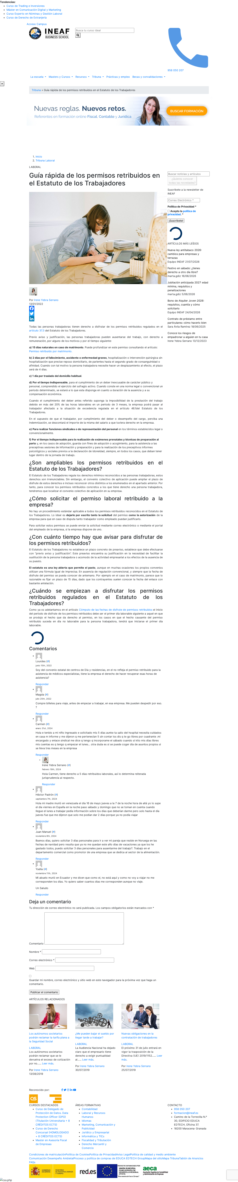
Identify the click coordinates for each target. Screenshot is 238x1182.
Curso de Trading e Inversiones (25, 5)
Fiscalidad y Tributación (96, 1140)
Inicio (39, 156)
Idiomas (86, 1120)
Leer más (47, 1063)
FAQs (32, 1162)
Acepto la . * (182, 212)
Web (31, 968)
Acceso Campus (37, 24)
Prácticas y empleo (118, 76)
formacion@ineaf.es (186, 1113)
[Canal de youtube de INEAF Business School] (74, 1089)
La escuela (37, 76)
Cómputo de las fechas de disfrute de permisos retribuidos (115, 609)
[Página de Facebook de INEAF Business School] (63, 1089)
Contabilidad (89, 1109)
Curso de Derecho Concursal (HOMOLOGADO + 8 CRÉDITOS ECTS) (52, 1132)
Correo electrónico (41, 960)
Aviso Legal (123, 1154)
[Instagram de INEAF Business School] (68, 1089)
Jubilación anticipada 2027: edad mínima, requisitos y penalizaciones (188, 286)
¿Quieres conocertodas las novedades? (182, 180)
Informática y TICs (93, 1136)
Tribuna (97, 76)
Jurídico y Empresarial (95, 1132)
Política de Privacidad (182, 206)
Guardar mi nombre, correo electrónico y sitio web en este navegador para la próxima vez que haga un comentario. (92, 982)
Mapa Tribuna (170, 1158)
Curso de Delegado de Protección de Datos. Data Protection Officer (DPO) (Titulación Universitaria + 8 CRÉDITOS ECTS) (53, 1116)
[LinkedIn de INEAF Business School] (71, 1089)
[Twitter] (96, 313)
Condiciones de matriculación (47, 1154)
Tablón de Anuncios (191, 1158)
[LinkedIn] (96, 318)
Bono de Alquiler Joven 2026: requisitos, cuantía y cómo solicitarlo (186, 304)
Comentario (36, 943)
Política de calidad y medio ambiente (153, 1154)
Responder (42, 684)
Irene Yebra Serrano (46, 300)
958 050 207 (182, 1109)
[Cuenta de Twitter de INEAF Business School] (65, 1089)
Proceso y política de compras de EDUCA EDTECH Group (109, 1158)
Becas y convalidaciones (147, 76)
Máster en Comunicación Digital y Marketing (33, 9)
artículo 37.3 (36, 330)
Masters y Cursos (60, 76)
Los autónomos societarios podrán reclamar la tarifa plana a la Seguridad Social (49, 1037)
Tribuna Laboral (45, 160)
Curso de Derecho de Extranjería (26, 17)
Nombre (35, 951)
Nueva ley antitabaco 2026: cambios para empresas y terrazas (185, 253)
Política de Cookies (77, 1154)
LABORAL (35, 1047)
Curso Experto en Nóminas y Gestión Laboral (34, 13)
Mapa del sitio (153, 1158)
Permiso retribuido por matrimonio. (50, 351)
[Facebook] (96, 308)
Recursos (81, 76)
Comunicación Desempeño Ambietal (51, 1158)
